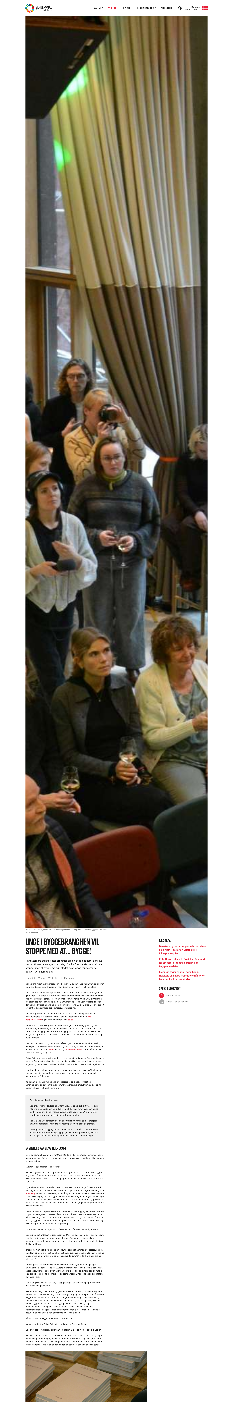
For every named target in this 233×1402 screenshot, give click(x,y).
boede (51, 1049)
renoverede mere (73, 1049)
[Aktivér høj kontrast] (179, 8)
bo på (70, 1020)
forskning (30, 1193)
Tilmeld (149, 1391)
